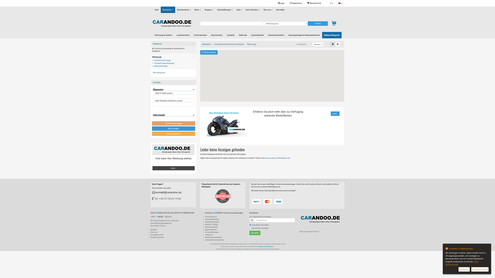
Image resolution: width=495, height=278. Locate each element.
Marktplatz (167, 10)
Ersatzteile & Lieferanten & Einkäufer (229, 44)
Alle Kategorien (159, 73)
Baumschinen (216, 35)
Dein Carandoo (252, 10)
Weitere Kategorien (332, 35)
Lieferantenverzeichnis (214, 240)
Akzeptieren (464, 269)
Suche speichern (173, 134)
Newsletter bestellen (260, 225)
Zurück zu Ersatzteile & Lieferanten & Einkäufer (168, 49)
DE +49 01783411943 (168, 198)
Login (282, 3)
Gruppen (208, 10)
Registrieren (297, 3)
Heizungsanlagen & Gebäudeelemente (304, 35)
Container (231, 35)
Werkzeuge (251, 44)
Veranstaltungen (224, 10)
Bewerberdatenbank (213, 237)
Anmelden (280, 10)
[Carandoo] (322, 220)
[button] (331, 3)
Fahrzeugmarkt (211, 227)
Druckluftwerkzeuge (162, 60)
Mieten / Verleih (211, 224)
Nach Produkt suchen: (164, 93)
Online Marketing (212, 219)
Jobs (238, 10)
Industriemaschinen (276, 35)
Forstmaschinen (200, 35)
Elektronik (243, 35)
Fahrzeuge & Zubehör (163, 35)
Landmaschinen (183, 35)
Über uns (267, 10)
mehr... (335, 114)
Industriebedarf (257, 35)
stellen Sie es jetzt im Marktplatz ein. (275, 158)
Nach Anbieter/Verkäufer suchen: (169, 101)
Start (157, 10)
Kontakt (153, 230)
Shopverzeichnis (157, 237)
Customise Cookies (480, 269)
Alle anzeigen (173, 129)
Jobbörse (209, 235)
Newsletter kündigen (260, 228)
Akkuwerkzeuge (160, 66)
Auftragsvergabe (212, 222)
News (197, 10)
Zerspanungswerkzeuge (164, 63)
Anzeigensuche (156, 235)
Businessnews (211, 230)
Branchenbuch (183, 10)
